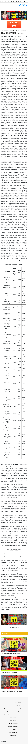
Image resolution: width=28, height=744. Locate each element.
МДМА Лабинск (19, 705)
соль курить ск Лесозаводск (13, 734)
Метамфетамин (9, 1)
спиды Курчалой (6, 702)
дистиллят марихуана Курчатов (6, 707)
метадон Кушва (6, 711)
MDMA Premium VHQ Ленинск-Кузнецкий (13, 725)
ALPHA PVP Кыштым (20, 702)
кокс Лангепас (19, 714)
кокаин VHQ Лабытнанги (20, 710)
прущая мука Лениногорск (13, 719)
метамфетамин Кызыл (6, 714)
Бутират (18, 1)
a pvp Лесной (13, 729)
